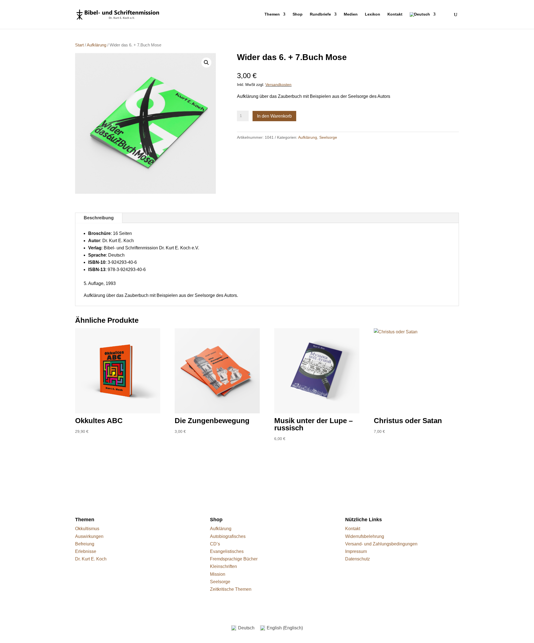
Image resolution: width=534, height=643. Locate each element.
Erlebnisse (85, 551)
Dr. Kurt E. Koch (91, 559)
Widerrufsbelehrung (364, 536)
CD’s (215, 544)
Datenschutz (357, 559)
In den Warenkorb (274, 116)
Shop (298, 14)
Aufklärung (96, 45)
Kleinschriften (223, 566)
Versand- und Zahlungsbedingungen (381, 544)
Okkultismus (87, 528)
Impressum (356, 551)
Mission (217, 574)
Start (79, 45)
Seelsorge (328, 137)
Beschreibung (99, 217)
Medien (351, 14)
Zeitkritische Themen (230, 589)
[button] (206, 63)
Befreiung (84, 544)
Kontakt (394, 14)
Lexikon (372, 14)
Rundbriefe (320, 14)
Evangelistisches (227, 551)
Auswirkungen (89, 536)
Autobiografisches (228, 536)
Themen (272, 14)
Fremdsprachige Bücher (234, 559)
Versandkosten (278, 84)
